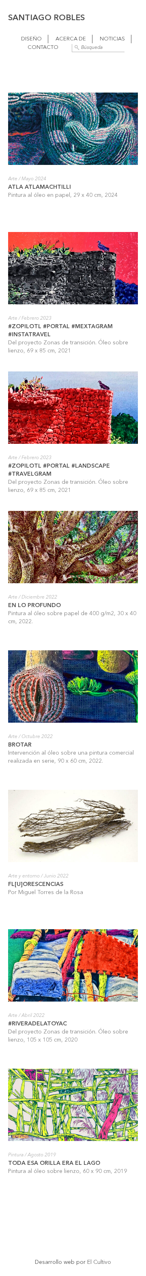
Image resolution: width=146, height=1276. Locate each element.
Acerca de (71, 39)
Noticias (112, 39)
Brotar (20, 745)
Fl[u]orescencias (35, 884)
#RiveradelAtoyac (38, 1024)
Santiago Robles (46, 18)
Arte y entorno (24, 876)
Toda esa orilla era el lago (54, 1163)
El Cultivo (99, 1262)
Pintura (16, 1155)
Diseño (31, 39)
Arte (12, 179)
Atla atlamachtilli (39, 187)
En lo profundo (34, 605)
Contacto (43, 47)
